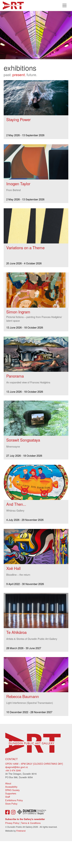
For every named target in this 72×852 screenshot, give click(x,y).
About (8, 783)
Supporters (10, 793)
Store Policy (11, 803)
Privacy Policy (12, 823)
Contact (11, 759)
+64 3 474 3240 (13, 770)
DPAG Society (12, 790)
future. (32, 74)
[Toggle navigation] (64, 5)
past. (8, 74)
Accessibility (11, 786)
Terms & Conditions (31, 823)
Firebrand (21, 830)
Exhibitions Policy (14, 800)
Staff (7, 796)
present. (19, 74)
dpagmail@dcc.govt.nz (16, 767)
